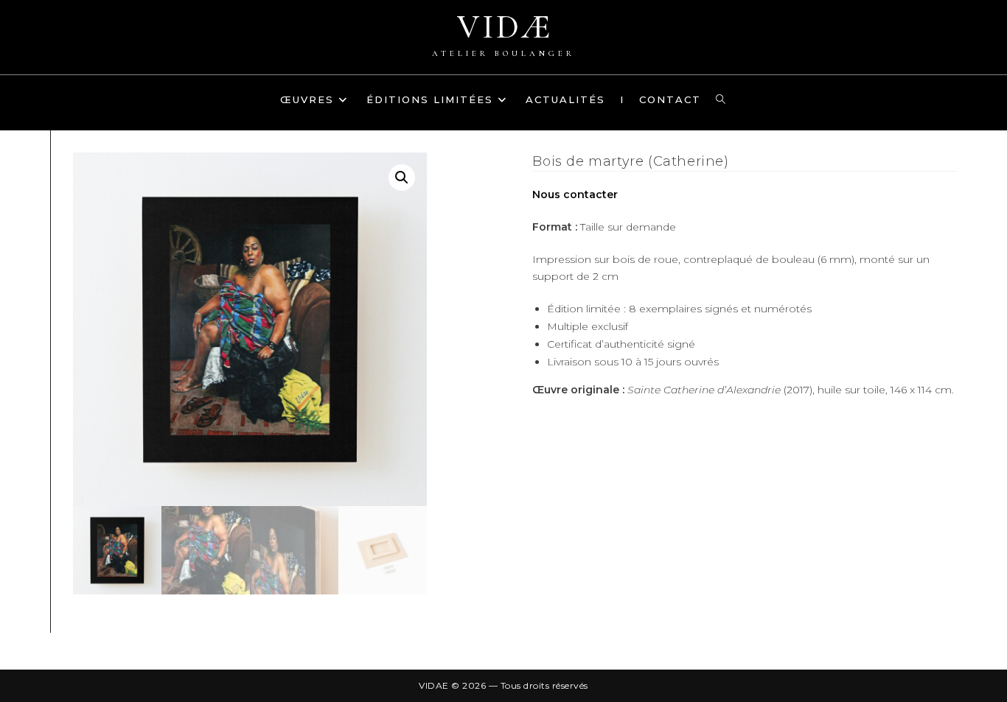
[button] (401, 177)
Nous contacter (575, 194)
